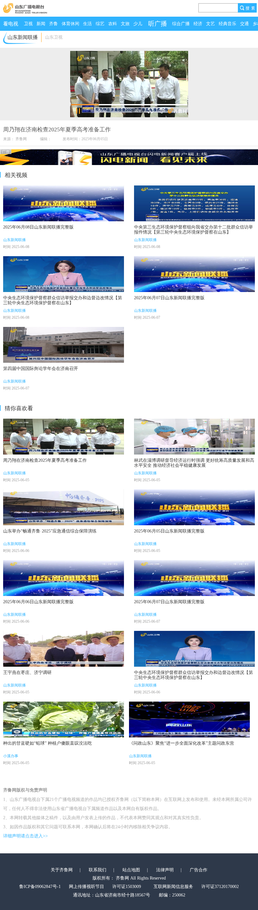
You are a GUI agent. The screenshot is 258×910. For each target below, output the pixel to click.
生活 (87, 23)
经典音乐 (227, 23)
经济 (198, 23)
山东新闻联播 (14, 240)
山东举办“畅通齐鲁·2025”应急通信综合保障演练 (50, 531)
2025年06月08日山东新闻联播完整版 (38, 227)
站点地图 (131, 870)
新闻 (40, 23)
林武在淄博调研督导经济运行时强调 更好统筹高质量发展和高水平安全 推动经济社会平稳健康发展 (194, 463)
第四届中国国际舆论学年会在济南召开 (40, 368)
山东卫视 (54, 37)
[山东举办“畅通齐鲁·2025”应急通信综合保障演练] (63, 507)
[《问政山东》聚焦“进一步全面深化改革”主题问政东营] (189, 719)
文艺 (210, 23)
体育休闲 (70, 23)
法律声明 (165, 870)
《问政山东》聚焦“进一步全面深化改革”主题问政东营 (181, 743)
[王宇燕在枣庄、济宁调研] (63, 649)
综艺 (100, 23)
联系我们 (97, 870)
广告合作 (198, 870)
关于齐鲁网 (62, 870)
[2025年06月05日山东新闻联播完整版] (194, 507)
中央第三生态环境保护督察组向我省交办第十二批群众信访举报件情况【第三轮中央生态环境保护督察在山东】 (193, 229)
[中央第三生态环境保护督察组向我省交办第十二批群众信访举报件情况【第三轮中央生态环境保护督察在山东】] (194, 203)
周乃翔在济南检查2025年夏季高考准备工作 (45, 460)
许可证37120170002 (220, 886)
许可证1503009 (126, 886)
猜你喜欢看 (19, 408)
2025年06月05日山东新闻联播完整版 (169, 531)
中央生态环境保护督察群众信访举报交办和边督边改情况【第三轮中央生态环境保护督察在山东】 (62, 300)
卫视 (28, 23)
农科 (112, 23)
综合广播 (181, 23)
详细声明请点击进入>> (25, 836)
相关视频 (16, 175)
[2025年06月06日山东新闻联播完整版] (63, 578)
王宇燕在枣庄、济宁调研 (27, 672)
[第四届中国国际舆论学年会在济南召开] (63, 345)
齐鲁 (53, 23)
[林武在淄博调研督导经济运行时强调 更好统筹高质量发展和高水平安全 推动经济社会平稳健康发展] (194, 437)
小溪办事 (10, 756)
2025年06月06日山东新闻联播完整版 (38, 601)
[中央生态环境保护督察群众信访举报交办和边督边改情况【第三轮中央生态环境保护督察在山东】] (63, 274)
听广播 (157, 23)
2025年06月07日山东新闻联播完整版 (169, 297)
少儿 (137, 23)
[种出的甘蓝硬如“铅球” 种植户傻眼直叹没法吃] (63, 719)
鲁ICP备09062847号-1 (40, 886)
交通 (244, 23)
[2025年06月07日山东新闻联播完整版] (194, 274)
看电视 (10, 23)
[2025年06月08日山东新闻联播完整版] (63, 203)
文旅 (125, 23)
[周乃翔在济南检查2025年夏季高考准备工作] (63, 437)
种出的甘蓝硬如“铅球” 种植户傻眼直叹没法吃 (47, 743)
